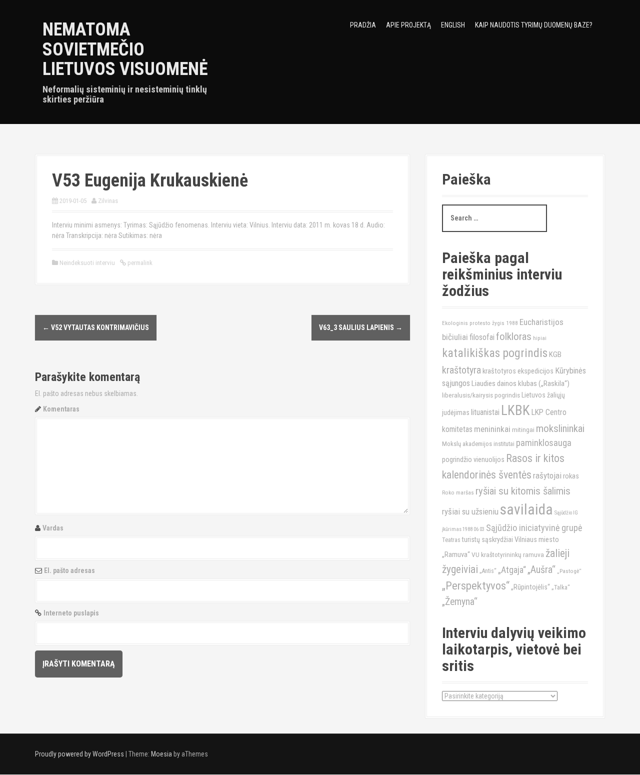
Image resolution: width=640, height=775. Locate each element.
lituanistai (485, 412)
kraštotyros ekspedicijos (518, 371)
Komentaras (61, 409)
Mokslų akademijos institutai (478, 444)
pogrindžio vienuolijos (473, 460)
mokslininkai (560, 428)
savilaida (526, 509)
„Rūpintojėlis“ (530, 587)
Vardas (53, 528)
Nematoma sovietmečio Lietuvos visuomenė (125, 49)
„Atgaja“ (512, 569)
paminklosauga (544, 443)
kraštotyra (461, 370)
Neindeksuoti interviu (87, 262)
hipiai (539, 338)
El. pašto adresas (69, 570)
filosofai (482, 337)
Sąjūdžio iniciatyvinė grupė (534, 527)
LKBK (515, 410)
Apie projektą (408, 25)
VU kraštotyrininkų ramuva (508, 554)
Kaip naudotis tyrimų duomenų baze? (533, 25)
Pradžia (363, 25)
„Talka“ (561, 587)
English (453, 25)
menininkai (492, 429)
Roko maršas (458, 492)
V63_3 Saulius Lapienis (360, 328)
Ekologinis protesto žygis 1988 (480, 323)
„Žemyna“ (460, 602)
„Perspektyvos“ (476, 585)
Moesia (161, 754)
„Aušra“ (542, 570)
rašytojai (547, 475)
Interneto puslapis (71, 613)
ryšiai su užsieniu (470, 511)
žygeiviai (460, 569)
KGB (555, 354)
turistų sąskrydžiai (487, 540)
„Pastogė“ (569, 571)
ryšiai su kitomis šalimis (523, 491)
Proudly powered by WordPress (79, 754)
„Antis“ (488, 571)
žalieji (558, 553)
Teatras (451, 540)
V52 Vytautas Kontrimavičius (95, 328)
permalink (139, 262)
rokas (571, 476)
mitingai (523, 430)
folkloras (514, 336)
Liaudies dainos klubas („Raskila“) (521, 383)
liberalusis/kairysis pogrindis (481, 395)
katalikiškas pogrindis (495, 353)
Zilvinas (108, 200)
